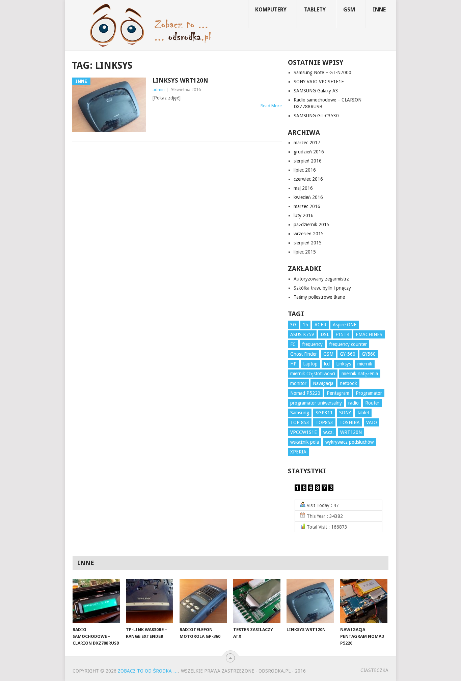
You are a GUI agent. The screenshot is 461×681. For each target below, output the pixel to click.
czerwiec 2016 (308, 179)
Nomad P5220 (305, 393)
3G (293, 324)
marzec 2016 (307, 206)
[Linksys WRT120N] (310, 601)
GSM (349, 9)
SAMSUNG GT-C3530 (316, 115)
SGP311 (324, 412)
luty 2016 (304, 215)
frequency (312, 344)
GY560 (369, 354)
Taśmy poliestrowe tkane (319, 297)
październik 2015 (311, 224)
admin (159, 89)
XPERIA (298, 451)
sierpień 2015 (308, 242)
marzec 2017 (307, 142)
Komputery (271, 9)
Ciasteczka (374, 670)
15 (305, 324)
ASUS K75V (302, 334)
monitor (298, 383)
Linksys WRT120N (180, 80)
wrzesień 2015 (309, 233)
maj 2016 (303, 188)
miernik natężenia (360, 373)
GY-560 (347, 354)
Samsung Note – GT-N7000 (322, 72)
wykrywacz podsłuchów (349, 442)
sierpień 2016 (308, 161)
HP (293, 363)
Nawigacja (323, 383)
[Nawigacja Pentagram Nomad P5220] (363, 601)
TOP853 (324, 422)
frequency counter (348, 344)
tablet (363, 412)
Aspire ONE (344, 324)
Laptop (310, 363)
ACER (320, 324)
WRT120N (351, 432)
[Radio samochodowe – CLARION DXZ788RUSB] (96, 601)
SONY (345, 412)
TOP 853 (299, 422)
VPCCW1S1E (303, 432)
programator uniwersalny (316, 403)
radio (353, 403)
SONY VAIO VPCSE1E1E (319, 81)
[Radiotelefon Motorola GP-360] (203, 601)
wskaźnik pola (304, 442)
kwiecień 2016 (308, 197)
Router (372, 403)
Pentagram (338, 393)
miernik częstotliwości (312, 373)
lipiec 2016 (305, 170)
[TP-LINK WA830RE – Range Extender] (149, 601)
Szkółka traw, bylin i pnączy (322, 288)
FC (293, 344)
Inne (379, 9)
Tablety (315, 9)
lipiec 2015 (305, 252)
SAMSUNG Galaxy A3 (316, 90)
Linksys (343, 363)
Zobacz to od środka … (148, 671)
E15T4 (342, 334)
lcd (327, 363)
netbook (348, 383)
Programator (369, 393)
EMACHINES (369, 334)
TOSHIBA (350, 422)
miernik (364, 363)
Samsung (299, 412)
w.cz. (328, 432)
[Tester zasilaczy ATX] (256, 601)
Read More (271, 105)
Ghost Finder (303, 354)
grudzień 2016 (309, 151)
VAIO (371, 422)
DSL (325, 334)
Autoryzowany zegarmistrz (321, 279)
